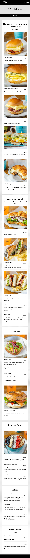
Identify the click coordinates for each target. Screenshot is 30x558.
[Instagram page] (25, 2)
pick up (12, 556)
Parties (24, 556)
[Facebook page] (23, 2)
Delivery (6, 556)
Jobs (18, 556)
